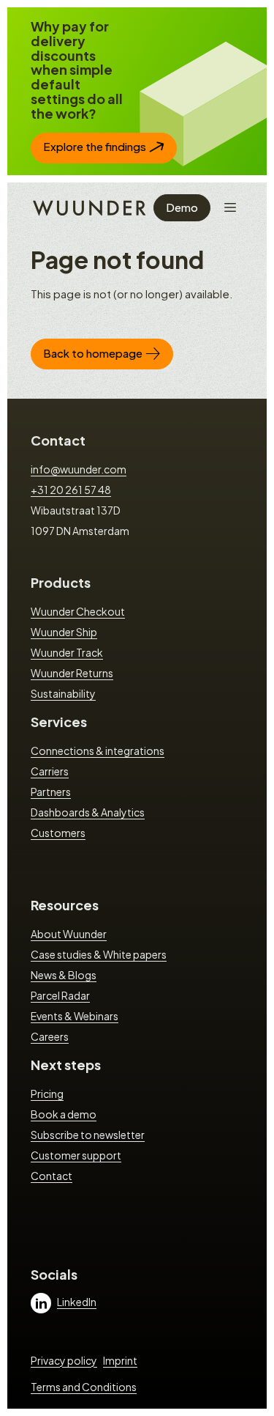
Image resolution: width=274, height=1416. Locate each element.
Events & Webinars (74, 1015)
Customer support (76, 1155)
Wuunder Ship (64, 631)
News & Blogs (63, 974)
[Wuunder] (87, 207)
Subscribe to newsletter (88, 1134)
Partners (51, 791)
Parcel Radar (60, 995)
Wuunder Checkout (78, 611)
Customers (58, 832)
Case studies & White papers (99, 954)
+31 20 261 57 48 (71, 489)
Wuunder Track (67, 652)
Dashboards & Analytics (88, 812)
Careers (50, 1036)
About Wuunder (69, 933)
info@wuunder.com (78, 469)
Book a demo (63, 1114)
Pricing (47, 1093)
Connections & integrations (97, 750)
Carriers (50, 771)
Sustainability (63, 693)
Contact (58, 440)
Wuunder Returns (72, 672)
